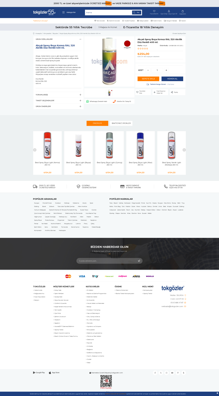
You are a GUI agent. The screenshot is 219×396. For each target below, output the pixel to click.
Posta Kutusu (49, 220)
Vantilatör (54, 227)
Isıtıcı (46, 227)
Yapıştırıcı (93, 220)
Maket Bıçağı (96, 227)
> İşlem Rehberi (58, 293)
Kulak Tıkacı (84, 210)
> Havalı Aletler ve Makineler (95, 303)
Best (164, 206)
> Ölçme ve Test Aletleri (93, 336)
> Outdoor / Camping (93, 310)
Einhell (155, 206)
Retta (111, 206)
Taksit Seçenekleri (45, 101)
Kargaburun (68, 223)
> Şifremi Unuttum (59, 316)
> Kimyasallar (90, 330)
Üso (132, 210)
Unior (160, 206)
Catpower (113, 210)
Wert (178, 203)
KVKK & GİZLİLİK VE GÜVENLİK (115, 394)
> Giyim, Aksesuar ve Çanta (95, 356)
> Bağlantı (89, 349)
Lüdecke (180, 210)
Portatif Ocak (47, 203)
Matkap (66, 203)
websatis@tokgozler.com (172, 306)
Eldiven (51, 206)
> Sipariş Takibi (58, 330)
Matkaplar (62, 230)
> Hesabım (56, 320)
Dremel (164, 210)
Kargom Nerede (172, 21)
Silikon (96, 217)
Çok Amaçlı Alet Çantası (42, 213)
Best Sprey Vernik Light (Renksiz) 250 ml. (171, 164)
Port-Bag (117, 206)
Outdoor (58, 203)
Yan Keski (45, 223)
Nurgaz (36, 203)
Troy (183, 203)
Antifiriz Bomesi (50, 230)
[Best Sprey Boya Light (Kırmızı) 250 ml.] (47, 145)
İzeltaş (121, 203)
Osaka (154, 203)
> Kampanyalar (147, 290)
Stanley (112, 213)
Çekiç (92, 223)
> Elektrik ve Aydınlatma (94, 333)
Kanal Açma (75, 227)
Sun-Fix (148, 203)
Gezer (133, 206)
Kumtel (137, 210)
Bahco (149, 206)
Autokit (143, 206)
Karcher (123, 213)
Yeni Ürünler (101, 21)
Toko (111, 203)
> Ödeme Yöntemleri (121, 290)
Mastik (89, 217)
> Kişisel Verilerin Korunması (62, 306)
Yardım (183, 21)
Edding (36, 206)
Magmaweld (136, 203)
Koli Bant (73, 217)
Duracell (175, 206)
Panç (85, 223)
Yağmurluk (38, 217)
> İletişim (36, 300)
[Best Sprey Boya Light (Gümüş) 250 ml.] (109, 145)
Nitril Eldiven (58, 213)
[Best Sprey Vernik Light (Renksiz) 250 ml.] (171, 145)
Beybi (170, 210)
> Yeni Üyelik (57, 310)
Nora (139, 213)
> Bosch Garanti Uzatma (61, 333)
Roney (174, 203)
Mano (138, 206)
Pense (36, 223)
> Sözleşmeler (57, 297)
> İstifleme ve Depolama (94, 352)
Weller (150, 213)
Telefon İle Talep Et (124, 101)
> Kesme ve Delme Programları (96, 293)
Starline (134, 213)
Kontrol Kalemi (56, 223)
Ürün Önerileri (43, 106)
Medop (143, 210)
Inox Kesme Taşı (91, 213)
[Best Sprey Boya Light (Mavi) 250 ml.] (140, 145)
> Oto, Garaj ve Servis (93, 316)
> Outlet (88, 359)
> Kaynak (89, 343)
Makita (128, 206)
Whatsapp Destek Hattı (98, 101)
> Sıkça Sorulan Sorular (61, 300)
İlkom (128, 210)
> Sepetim (56, 323)
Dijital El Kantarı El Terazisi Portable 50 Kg (63, 210)
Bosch (116, 203)
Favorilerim (154, 14)
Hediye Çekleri (144, 21)
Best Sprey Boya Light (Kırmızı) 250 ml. (47, 164)
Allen (81, 217)
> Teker (88, 362)
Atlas (128, 213)
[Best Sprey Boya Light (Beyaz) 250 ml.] (78, 145)
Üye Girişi (164, 14)
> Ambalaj (89, 346)
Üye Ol (174, 14)
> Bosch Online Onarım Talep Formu (65, 336)
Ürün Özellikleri (44, 39)
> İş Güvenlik (90, 300)
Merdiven (84, 220)
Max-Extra (167, 203)
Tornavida (64, 227)
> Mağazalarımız (38, 293)
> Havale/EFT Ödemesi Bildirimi (63, 326)
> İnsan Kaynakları (39, 297)
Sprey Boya (38, 220)
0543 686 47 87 (177, 303)
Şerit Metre (37, 227)
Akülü (84, 203)
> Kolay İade (57, 290)
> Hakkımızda (37, 290)
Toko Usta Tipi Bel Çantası (66, 206)
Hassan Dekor (150, 210)
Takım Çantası (72, 220)
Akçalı (175, 210)
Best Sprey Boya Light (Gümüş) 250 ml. (109, 164)
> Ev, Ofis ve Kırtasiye (93, 320)
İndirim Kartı (157, 21)
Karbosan (127, 203)
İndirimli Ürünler (114, 21)
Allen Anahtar (82, 206)
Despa (118, 213)
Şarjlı (91, 203)
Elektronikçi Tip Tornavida (73, 213)
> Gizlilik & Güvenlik (59, 303)
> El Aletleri (89, 290)
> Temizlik (89, 323)
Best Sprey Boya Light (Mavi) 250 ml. (140, 164)
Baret (44, 206)
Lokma (78, 223)
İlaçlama (85, 227)
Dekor (159, 210)
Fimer (143, 203)
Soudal (144, 213)
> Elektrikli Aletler (91, 297)
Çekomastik (121, 210)
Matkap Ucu (63, 217)
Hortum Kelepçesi (40, 210)
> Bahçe (88, 306)
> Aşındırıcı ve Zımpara (93, 326)
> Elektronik (90, 339)
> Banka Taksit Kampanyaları (124, 293)
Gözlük (94, 210)
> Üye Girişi (57, 313)
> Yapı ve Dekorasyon (93, 313)
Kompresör (38, 230)
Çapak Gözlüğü (50, 217)
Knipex (169, 206)
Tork (123, 206)
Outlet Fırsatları (130, 21)
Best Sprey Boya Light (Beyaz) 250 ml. (78, 164)
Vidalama (76, 203)
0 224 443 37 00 (177, 299)
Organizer (60, 220)
